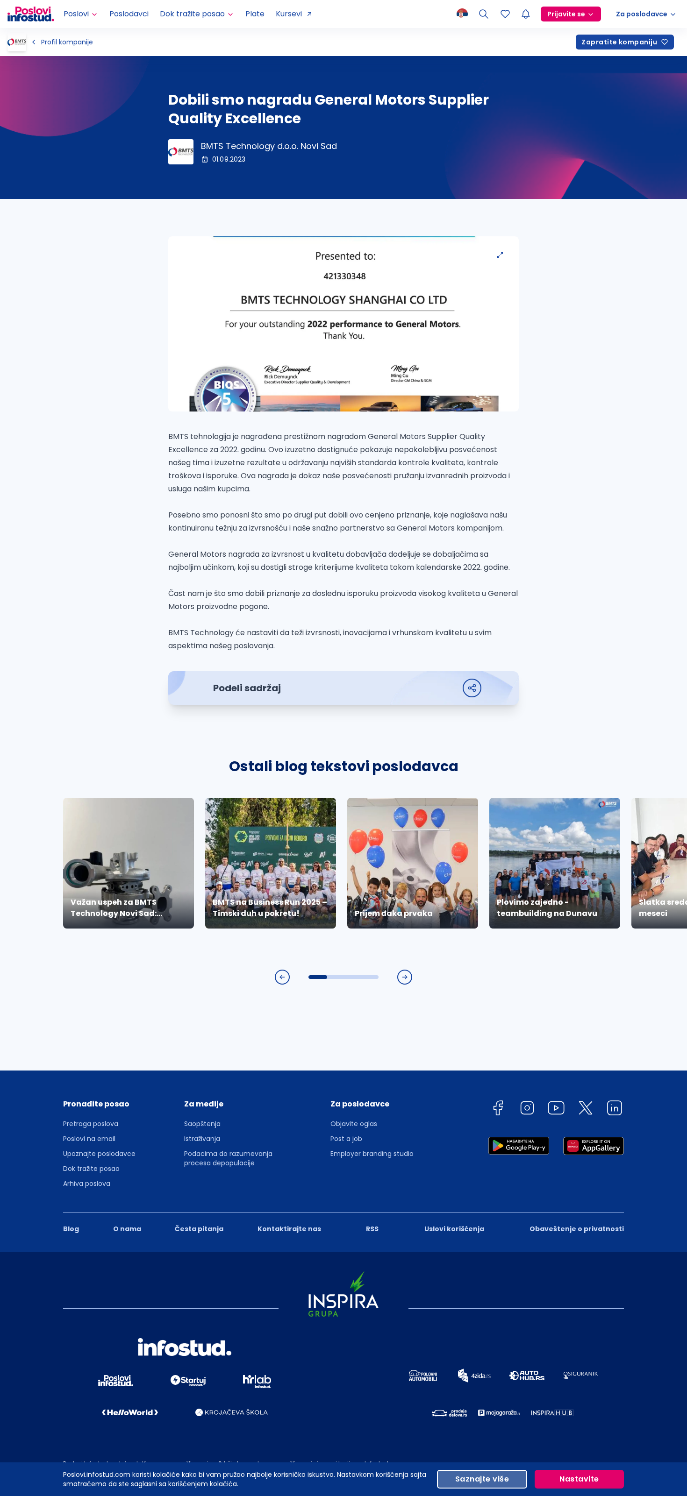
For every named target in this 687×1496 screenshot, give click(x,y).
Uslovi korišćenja (454, 1229)
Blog (71, 1229)
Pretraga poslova (90, 1123)
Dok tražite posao (91, 1168)
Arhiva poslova (86, 1183)
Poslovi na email (89, 1138)
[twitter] (585, 1109)
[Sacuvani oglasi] (505, 14)
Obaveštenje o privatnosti (577, 1229)
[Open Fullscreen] (500, 255)
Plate (255, 13)
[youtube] (556, 1109)
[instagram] (527, 1109)
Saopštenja (202, 1123)
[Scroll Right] (404, 977)
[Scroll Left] (282, 977)
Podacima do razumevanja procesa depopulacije (228, 1158)
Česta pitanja (199, 1229)
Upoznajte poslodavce (99, 1153)
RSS (372, 1229)
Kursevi (289, 13)
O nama (127, 1229)
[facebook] (497, 1109)
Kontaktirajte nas (289, 1229)
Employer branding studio (372, 1153)
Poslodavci (129, 13)
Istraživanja (202, 1138)
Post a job (346, 1138)
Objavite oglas (353, 1123)
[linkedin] (614, 1109)
